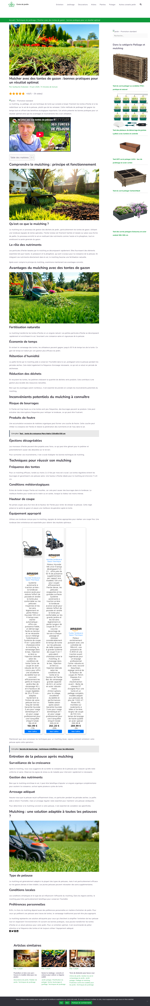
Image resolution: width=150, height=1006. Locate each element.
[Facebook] (10, 931)
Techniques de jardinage (26, 982)
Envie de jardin (23, 4)
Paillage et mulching (83, 980)
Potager (112, 4)
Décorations (83, 4)
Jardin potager (47, 980)
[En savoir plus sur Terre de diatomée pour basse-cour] (82, 958)
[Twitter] (13, 931)
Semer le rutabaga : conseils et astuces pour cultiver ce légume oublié (53, 975)
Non (67, 1003)
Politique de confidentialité (81, 1003)
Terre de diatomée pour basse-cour (82, 973)
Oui (61, 1003)
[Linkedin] (17, 931)
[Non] (147, 1001)
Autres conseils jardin (127, 4)
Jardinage (71, 4)
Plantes (103, 4)
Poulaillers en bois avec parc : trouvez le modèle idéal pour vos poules (25, 975)
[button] (141, 4)
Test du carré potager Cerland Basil (126, 191)
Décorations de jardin (21, 980)
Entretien (59, 4)
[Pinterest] (15, 931)
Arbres (93, 4)
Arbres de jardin (75, 976)
